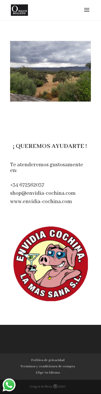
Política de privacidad (47, 360)
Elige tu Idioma (48, 372)
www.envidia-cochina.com (41, 201)
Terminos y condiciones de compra (47, 366)
